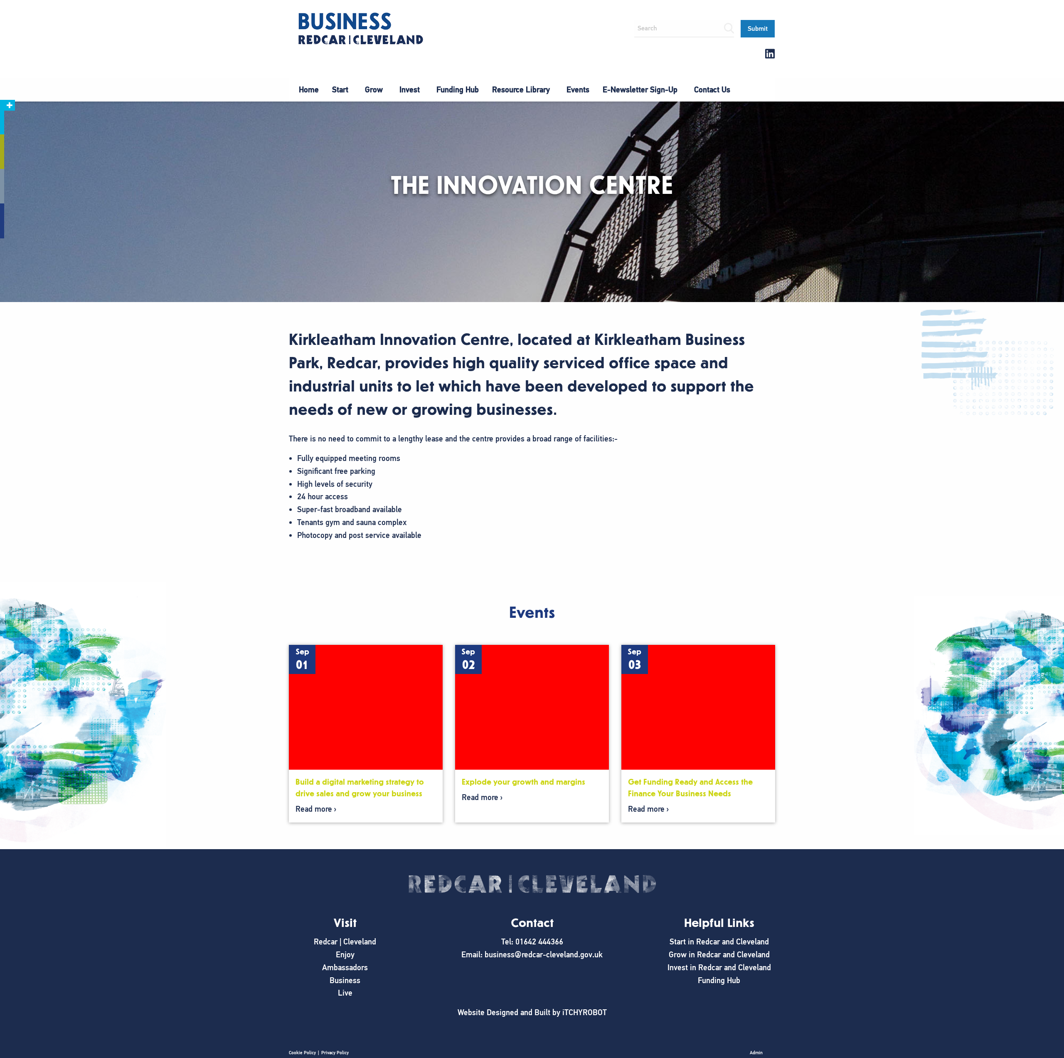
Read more (314, 809)
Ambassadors (345, 967)
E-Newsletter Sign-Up (640, 89)
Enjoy (345, 954)
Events (577, 89)
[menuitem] (308, 90)
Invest (409, 89)
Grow (374, 89)
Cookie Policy (302, 1053)
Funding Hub (457, 89)
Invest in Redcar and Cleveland (719, 967)
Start (340, 89)
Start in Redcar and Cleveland (719, 942)
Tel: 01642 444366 (532, 942)
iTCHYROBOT (584, 1012)
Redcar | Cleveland (345, 942)
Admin (756, 1053)
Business (345, 980)
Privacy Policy (335, 1053)
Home (309, 89)
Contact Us (712, 89)
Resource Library (521, 89)
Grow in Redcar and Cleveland (719, 954)
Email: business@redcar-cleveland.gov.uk (532, 954)
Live (345, 993)
